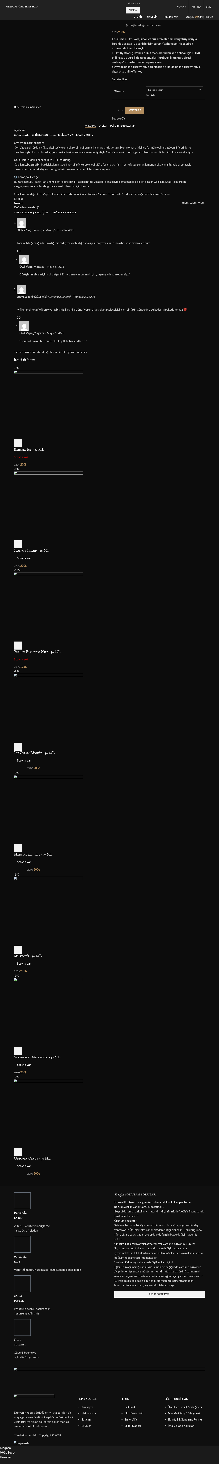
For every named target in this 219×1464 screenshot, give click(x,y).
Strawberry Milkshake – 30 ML (37, 1057)
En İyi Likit (131, 1419)
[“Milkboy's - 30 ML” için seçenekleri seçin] (18, 950)
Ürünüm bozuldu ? (125, 1220)
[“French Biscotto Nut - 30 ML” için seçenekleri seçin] (18, 646)
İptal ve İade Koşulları (181, 1425)
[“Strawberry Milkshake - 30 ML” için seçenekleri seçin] (18, 1051)
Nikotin (119, 91)
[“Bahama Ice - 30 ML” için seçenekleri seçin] (18, 443)
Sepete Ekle (134, 110)
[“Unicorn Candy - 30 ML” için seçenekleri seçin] (18, 1152)
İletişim (86, 1419)
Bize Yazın (32, 7)
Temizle (150, 95)
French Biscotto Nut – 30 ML (37, 652)
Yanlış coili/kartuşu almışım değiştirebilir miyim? (143, 1262)
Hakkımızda (88, 1413)
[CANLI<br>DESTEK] (22, 1283)
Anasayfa (87, 1407)
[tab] (90, 125)
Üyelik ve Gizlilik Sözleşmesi (185, 1407)
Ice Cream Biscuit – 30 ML (34, 753)
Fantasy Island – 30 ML (31, 550)
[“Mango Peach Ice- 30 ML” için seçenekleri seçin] (18, 848)
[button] (159, 1204)
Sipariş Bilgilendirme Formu (185, 1419)
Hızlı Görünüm (26, 443)
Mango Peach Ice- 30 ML (33, 854)
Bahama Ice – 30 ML (29, 449)
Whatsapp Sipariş (16, 7)
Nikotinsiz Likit (134, 1413)
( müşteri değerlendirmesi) (143, 25)
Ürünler (86, 1425)
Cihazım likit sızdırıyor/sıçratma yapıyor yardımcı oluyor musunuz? (154, 1244)
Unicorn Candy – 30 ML (32, 1158)
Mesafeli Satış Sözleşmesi (184, 1413)
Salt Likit (130, 1407)
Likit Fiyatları (133, 1425)
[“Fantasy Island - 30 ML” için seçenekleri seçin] (18, 544)
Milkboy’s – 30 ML (28, 956)
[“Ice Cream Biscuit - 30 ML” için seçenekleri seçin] (18, 747)
